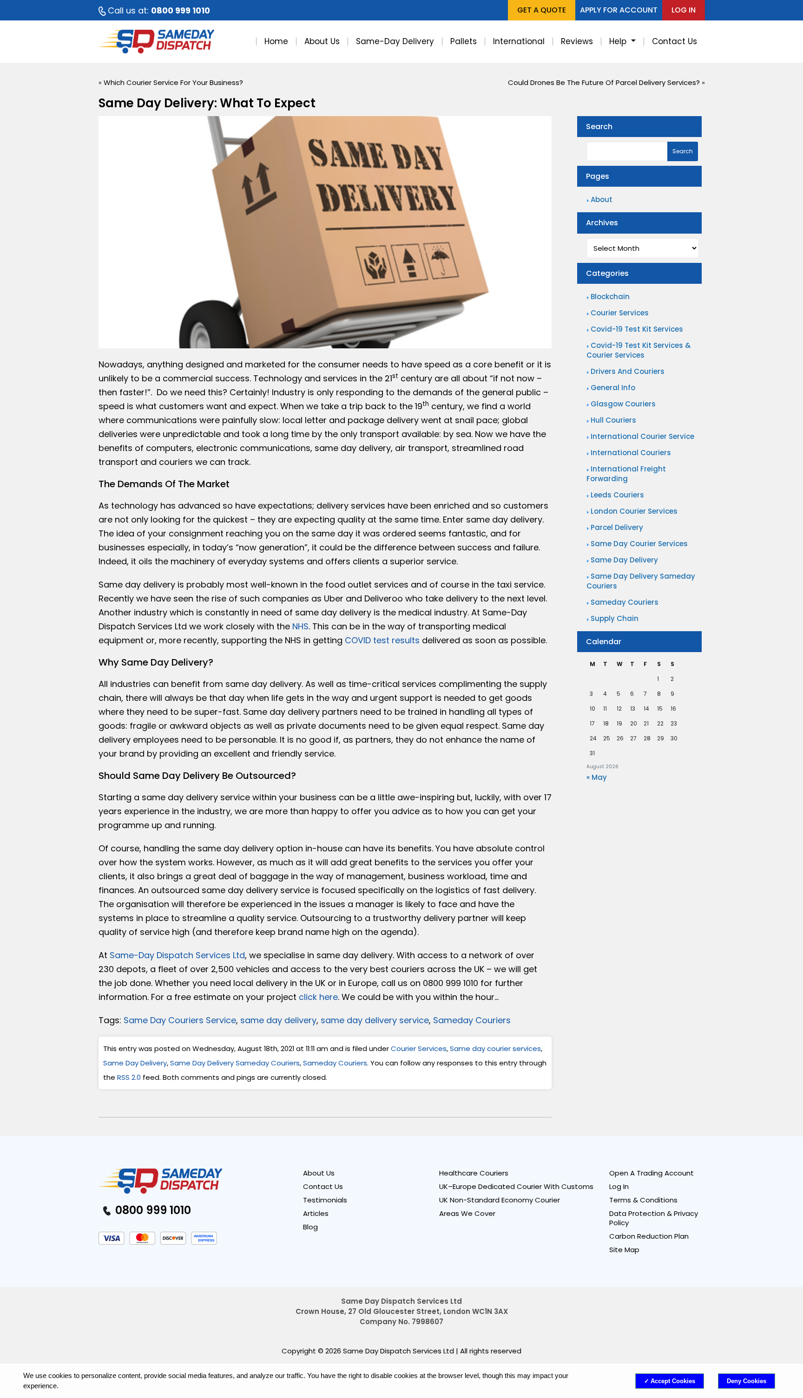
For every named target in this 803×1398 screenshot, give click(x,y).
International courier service (642, 436)
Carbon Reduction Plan (649, 1236)
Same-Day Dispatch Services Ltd (177, 955)
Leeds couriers (617, 495)
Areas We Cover (467, 1213)
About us (319, 1173)
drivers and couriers (628, 371)
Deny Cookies (746, 1381)
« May (596, 777)
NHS (300, 626)
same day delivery (278, 1020)
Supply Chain (614, 618)
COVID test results (382, 640)
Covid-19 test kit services (637, 329)
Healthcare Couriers (473, 1173)
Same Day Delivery (135, 1063)
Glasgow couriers (623, 404)
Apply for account (619, 10)
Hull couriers (613, 420)
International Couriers (631, 452)
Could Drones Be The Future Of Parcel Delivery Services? (604, 82)
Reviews (577, 42)
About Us (322, 42)
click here (318, 997)
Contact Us (674, 42)
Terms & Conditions (643, 1200)
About (601, 199)
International (519, 42)
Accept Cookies (673, 1381)
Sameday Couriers (472, 1020)
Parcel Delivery (617, 527)
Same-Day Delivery (395, 42)
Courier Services (419, 1048)
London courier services (634, 511)
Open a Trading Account (651, 1173)
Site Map (624, 1249)
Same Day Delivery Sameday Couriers (235, 1063)
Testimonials (325, 1200)
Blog (310, 1227)
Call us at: (159, 10)
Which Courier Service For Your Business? (173, 82)
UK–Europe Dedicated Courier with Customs (516, 1186)
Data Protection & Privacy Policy (653, 1218)
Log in (683, 10)
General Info (613, 387)
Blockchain (610, 296)
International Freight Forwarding (626, 473)
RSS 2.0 (129, 1077)
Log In (619, 1186)
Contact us (323, 1186)
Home (276, 42)
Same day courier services (495, 1048)
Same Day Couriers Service (180, 1020)
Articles (316, 1213)
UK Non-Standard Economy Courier (499, 1200)
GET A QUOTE (541, 10)
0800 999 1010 (151, 1210)
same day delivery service (375, 1020)
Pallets (463, 42)
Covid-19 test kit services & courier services (638, 350)
